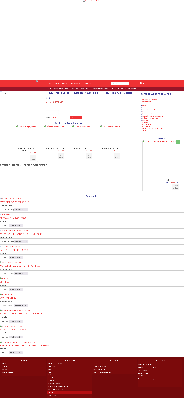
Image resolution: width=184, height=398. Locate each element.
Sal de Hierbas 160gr (80, 148)
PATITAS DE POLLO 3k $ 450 (14, 249)
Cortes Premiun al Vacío (149, 110)
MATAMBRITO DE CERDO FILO (14, 202)
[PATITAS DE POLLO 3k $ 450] (10, 246)
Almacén (55, 117)
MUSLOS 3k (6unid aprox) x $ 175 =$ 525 (20, 265)
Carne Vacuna (146, 102)
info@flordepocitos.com (145, 376)
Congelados (146, 126)
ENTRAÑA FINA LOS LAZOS (13, 218)
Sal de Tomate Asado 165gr (54, 148)
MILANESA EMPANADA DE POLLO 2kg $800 (157, 180)
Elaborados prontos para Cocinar (152, 116)
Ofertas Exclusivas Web (149, 100)
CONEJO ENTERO (8, 297)
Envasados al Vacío (148, 114)
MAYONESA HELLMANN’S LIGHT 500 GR (25, 149)
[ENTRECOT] (4, 278)
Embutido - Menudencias (150, 118)
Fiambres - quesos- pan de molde (152, 128)
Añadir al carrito (76, 117)
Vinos (144, 130)
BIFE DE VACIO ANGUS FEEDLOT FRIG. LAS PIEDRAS (24, 345)
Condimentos (146, 124)
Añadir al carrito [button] (32, 157)
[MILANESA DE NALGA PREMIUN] (11, 326)
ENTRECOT (5, 281)
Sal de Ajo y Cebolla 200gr (110, 148)
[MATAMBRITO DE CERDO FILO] (10, 198)
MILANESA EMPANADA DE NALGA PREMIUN (21, 313)
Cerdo (144, 106)
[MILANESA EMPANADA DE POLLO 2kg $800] (14, 230)
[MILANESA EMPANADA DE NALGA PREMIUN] (15, 310)
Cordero (144, 108)
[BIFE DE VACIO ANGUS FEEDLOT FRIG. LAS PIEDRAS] (17, 342)
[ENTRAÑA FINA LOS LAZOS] (9, 214)
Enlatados (145, 122)
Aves (143, 104)
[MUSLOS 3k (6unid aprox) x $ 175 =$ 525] (13, 262)
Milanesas (145, 112)
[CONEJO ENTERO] (6, 294)
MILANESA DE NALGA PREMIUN (15, 329)
